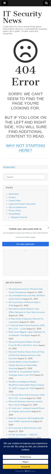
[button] (25, 228)
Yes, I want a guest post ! (25, 244)
